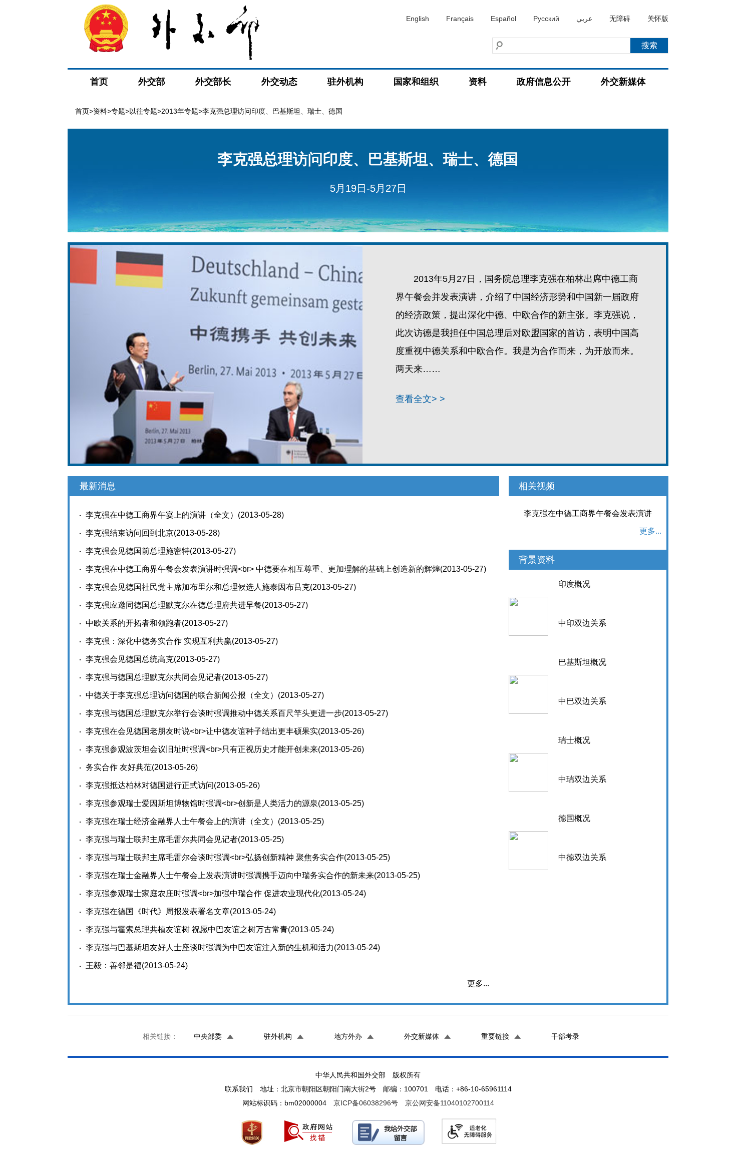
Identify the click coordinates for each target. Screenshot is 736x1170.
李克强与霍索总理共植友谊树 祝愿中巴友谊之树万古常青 (187, 929)
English (417, 19)
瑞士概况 (574, 740)
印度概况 (574, 584)
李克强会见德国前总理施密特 (138, 551)
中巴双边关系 (582, 701)
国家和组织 (416, 82)
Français (460, 19)
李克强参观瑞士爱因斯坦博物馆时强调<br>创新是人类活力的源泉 (202, 803)
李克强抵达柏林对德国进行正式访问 (150, 785)
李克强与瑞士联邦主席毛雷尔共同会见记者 (162, 839)
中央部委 (208, 1036)
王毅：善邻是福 (114, 965)
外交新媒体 (623, 82)
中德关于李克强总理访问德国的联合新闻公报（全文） (182, 695)
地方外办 (348, 1036)
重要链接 (495, 1036)
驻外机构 (345, 82)
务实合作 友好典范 (119, 767)
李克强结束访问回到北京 (130, 533)
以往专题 (143, 111)
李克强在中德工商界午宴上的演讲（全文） (162, 515)
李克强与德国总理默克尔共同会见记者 (154, 677)
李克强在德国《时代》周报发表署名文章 (158, 911)
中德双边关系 (582, 857)
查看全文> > (420, 399)
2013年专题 (179, 111)
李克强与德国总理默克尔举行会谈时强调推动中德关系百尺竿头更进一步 (214, 713)
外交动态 (279, 82)
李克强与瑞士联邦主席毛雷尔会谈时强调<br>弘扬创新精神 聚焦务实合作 (215, 857)
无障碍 (619, 19)
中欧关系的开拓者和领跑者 (134, 623)
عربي (584, 19)
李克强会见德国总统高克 (130, 659)
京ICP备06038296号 (365, 1103)
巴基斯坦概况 (582, 662)
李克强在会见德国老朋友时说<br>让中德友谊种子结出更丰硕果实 (202, 731)
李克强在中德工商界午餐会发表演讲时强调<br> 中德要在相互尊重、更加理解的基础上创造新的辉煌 (263, 569)
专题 (118, 111)
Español (503, 19)
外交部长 (213, 82)
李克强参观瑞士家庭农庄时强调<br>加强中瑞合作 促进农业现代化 (203, 893)
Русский (546, 19)
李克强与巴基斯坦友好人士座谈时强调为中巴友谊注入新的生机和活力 (210, 947)
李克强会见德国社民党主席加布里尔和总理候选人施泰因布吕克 (198, 587)
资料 (478, 82)
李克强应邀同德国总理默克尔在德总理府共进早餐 (174, 605)
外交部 (151, 82)
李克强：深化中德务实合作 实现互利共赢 (159, 641)
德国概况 (574, 818)
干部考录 (565, 1036)
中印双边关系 (582, 623)
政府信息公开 (544, 82)
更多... (478, 983)
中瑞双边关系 (582, 779)
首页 (99, 82)
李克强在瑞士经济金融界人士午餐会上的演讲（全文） (182, 821)
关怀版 (657, 19)
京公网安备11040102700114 (449, 1103)
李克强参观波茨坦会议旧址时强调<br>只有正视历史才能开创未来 (202, 749)
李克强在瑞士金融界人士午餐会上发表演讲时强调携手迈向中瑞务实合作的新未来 (230, 875)
